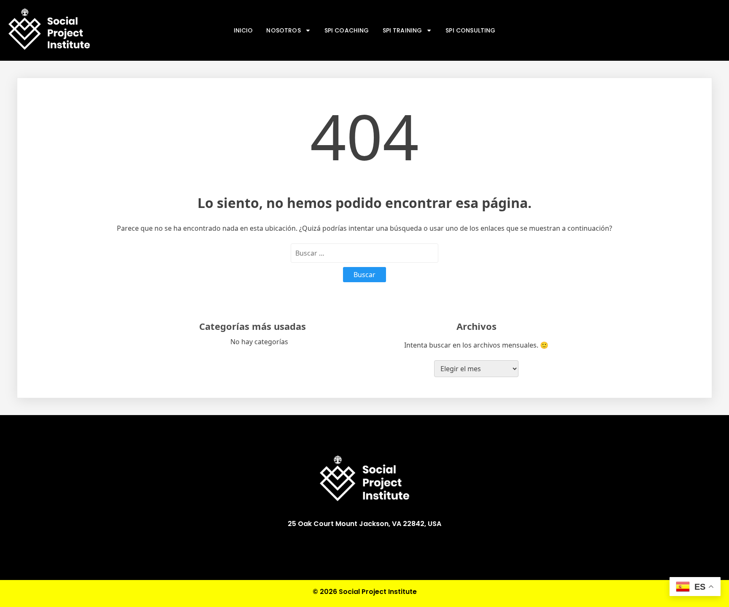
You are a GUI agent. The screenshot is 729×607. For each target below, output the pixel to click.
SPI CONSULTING (470, 30)
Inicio (243, 30)
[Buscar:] (364, 253)
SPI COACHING (346, 30)
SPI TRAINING (402, 30)
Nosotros (283, 30)
